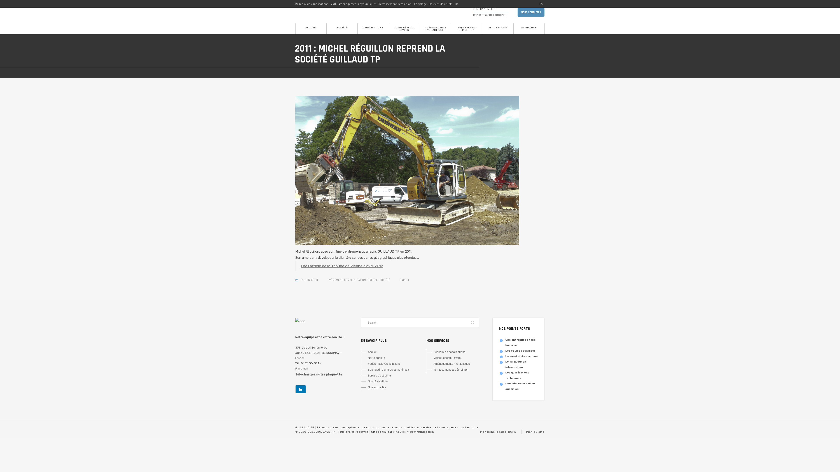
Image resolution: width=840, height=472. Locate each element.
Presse (373, 280)
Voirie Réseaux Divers (404, 29)
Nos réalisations (378, 382)
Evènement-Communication (347, 280)
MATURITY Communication (413, 431)
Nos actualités (377, 387)
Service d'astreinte (379, 376)
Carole (405, 280)
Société (342, 27)
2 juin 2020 (309, 280)
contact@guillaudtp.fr (490, 15)
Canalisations (373, 27)
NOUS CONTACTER (531, 12)
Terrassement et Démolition (451, 370)
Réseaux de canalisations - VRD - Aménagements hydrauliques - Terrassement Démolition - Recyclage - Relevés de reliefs (374, 4)
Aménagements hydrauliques (435, 29)
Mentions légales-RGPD (498, 431)
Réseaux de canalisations (450, 352)
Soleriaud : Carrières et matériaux (388, 370)
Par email (301, 368)
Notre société (376, 358)
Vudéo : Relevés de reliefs (384, 364)
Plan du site (535, 431)
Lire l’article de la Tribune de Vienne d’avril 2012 (342, 266)
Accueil (310, 27)
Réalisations (497, 27)
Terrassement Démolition (467, 29)
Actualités (529, 27)
